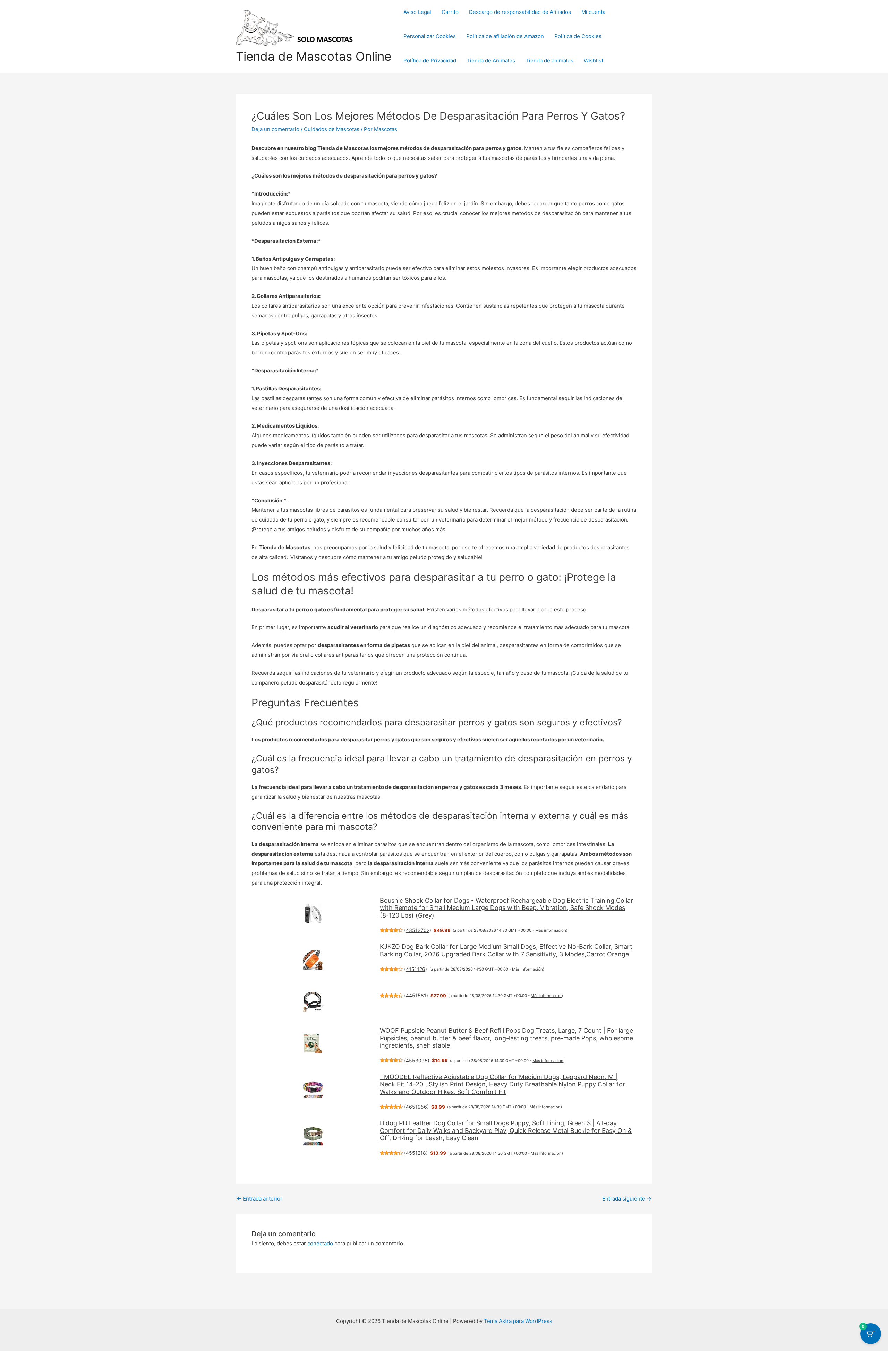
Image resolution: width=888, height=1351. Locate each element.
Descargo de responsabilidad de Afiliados (520, 12)
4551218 (416, 1153)
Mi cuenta (593, 12)
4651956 (416, 1107)
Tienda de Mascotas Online (313, 56)
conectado (320, 1243)
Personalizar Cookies (429, 36)
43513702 (417, 930)
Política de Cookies (577, 36)
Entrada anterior (259, 1198)
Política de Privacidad (429, 60)
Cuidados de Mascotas (331, 129)
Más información (550, 930)
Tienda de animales (549, 60)
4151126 (415, 969)
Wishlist (593, 60)
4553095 (417, 1061)
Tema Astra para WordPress (518, 1321)
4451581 (416, 995)
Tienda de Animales (491, 60)
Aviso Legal (417, 12)
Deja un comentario (275, 129)
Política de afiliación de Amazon (505, 36)
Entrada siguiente (626, 1198)
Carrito (450, 12)
